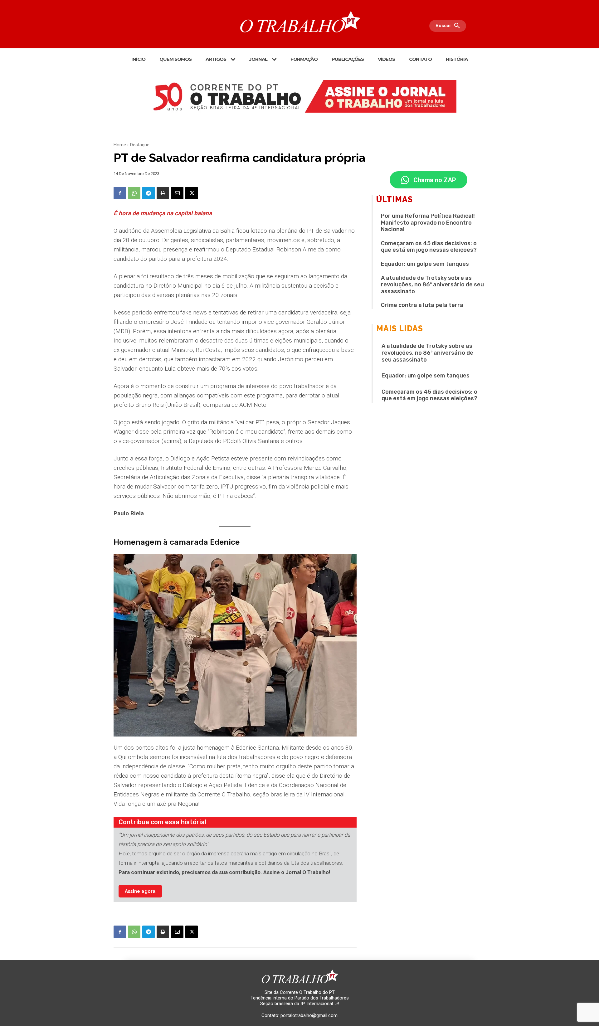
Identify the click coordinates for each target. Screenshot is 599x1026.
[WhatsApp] (134, 193)
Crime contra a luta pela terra (422, 305)
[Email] (177, 193)
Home (120, 145)
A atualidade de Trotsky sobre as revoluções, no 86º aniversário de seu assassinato (432, 285)
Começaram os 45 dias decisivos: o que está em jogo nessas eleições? (429, 247)
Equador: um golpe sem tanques (425, 263)
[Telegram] (148, 193)
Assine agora (140, 891)
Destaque (139, 145)
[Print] (163, 193)
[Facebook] (120, 193)
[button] (449, 26)
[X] (191, 193)
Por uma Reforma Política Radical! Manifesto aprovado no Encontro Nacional (428, 222)
